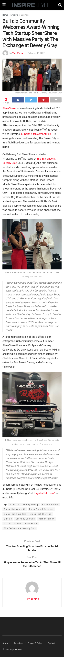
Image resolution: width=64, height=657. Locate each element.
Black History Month (14, 509)
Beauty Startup (30, 504)
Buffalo (8, 519)
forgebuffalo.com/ (44, 493)
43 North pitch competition (36, 134)
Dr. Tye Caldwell (12, 523)
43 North (14, 504)
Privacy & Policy (35, 643)
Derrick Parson (46, 519)
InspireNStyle (15, 649)
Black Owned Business (41, 509)
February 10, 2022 (36, 53)
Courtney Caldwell (25, 519)
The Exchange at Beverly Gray (20, 528)
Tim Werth (17, 53)
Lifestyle (14, 15)
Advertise (18, 643)
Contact (51, 643)
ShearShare (9, 108)
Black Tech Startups (40, 514)
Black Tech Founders (15, 514)
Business (25, 15)
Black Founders (50, 504)
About (5, 643)
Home (5, 15)
